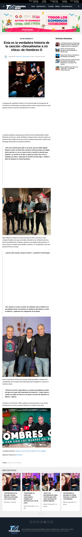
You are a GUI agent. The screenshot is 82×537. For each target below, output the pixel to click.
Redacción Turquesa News (23, 56)
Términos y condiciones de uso (52, 529)
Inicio (33, 6)
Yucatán (51, 6)
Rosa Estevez (7, 502)
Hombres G (10, 462)
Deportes (47, 13)
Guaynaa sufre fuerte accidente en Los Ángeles (30, 451)
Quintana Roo (41, 6)
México (57, 6)
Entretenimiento (67, 6)
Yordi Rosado (17, 462)
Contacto (71, 529)
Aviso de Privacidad (26, 529)
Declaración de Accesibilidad (38, 529)
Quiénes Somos (64, 529)
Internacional (55, 13)
